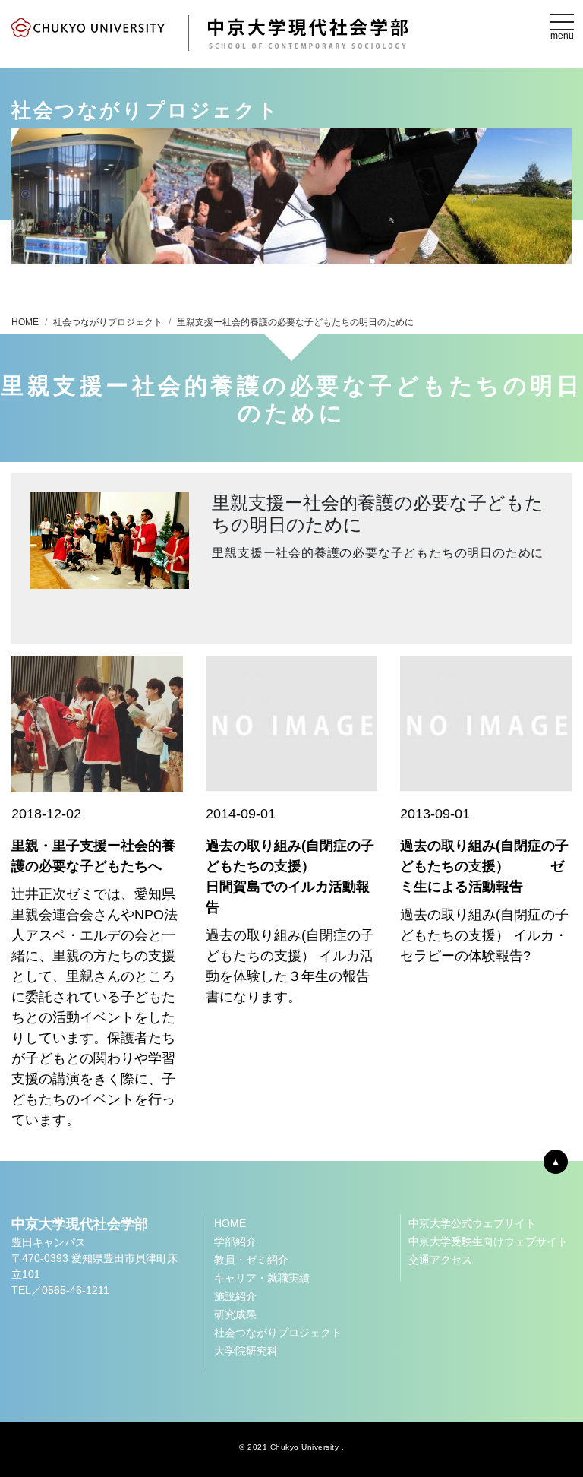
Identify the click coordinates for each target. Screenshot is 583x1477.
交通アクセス (440, 1260)
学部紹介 (235, 1241)
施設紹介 (235, 1296)
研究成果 (235, 1314)
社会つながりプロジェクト (107, 322)
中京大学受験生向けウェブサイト (488, 1241)
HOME (25, 322)
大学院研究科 (246, 1351)
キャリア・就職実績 (262, 1278)
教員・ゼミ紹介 (251, 1260)
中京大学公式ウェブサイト (472, 1223)
